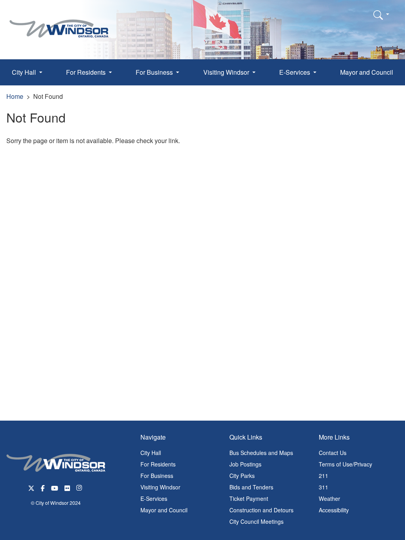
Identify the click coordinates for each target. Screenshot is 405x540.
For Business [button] (155, 72)
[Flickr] (67, 487)
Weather (329, 498)
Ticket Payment (248, 498)
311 (323, 487)
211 (323, 476)
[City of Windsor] (58, 22)
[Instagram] (79, 487)
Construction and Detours (261, 510)
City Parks (242, 476)
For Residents (158, 464)
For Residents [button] (86, 72)
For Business (156, 476)
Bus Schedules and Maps (261, 453)
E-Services (153, 498)
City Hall (150, 453)
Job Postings (245, 464)
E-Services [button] (295, 72)
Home (14, 96)
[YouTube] (54, 487)
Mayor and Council (366, 72)
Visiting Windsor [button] (227, 72)
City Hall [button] (25, 72)
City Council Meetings (256, 521)
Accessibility (334, 510)
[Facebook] (43, 487)
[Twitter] (31, 487)
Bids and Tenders (251, 487)
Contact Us (332, 453)
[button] (381, 14)
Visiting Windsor (160, 487)
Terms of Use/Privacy (345, 464)
